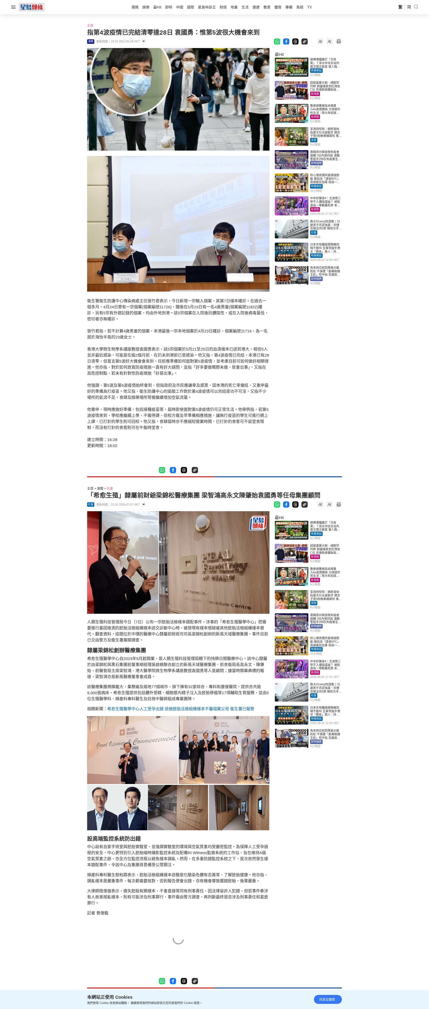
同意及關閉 (327, 999)
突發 (313, 140)
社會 (313, 232)
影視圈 (315, 93)
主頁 (90, 25)
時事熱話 (316, 70)
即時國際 (316, 163)
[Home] (32, 7)
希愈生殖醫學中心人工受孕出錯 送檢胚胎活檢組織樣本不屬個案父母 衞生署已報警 (180, 709)
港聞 (100, 488)
